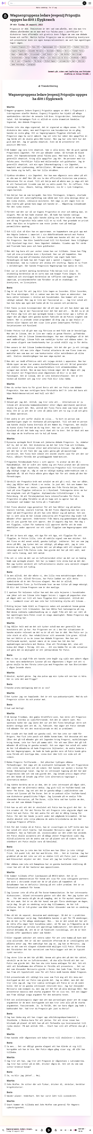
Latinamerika (64, 61)
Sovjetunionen (16, 58)
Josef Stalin (47, 54)
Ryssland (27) (65, 47)
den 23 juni (15, 61)
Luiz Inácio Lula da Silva (58, 58)
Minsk (42, 58)
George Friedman (31, 58)
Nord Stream (76, 54)
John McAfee (64, 54)
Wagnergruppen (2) (49, 47)
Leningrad (31, 64)
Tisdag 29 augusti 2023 (30, 24)
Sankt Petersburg (17, 64)
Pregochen (27, 61)
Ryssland (50, 51)
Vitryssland (34, 54)
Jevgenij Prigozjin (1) (20, 47)
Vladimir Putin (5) (80, 47)
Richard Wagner (50, 61)
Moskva (59, 51)
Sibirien (81, 61)
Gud (73, 61)
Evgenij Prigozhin (18, 51)
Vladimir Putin (77, 51)
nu (56, 54)
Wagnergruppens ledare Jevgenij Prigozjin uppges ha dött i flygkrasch (19, 1129)
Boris (67, 51)
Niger (13, 54)
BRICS (84, 58)
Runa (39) (35, 47)
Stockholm (74, 58)
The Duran (37, 61)
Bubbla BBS (23, 54)
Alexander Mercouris (35, 51)
